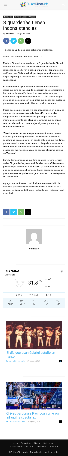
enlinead (10, 33)
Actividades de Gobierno (21, 446)
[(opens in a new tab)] (34, 335)
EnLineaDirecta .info (15, 361)
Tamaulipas (8, 17)
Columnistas (41, 446)
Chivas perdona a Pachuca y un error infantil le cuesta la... (32, 415)
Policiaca (54, 446)
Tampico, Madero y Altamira (25, 17)
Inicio (15, 443)
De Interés (48, 443)
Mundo (37, 443)
